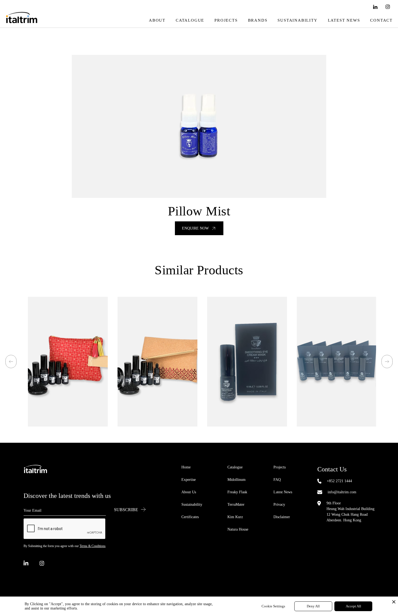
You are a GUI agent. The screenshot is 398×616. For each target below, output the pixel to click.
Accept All (353, 606)
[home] (21, 20)
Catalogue (190, 20)
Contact (381, 20)
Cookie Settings (273, 606)
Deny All (313, 606)
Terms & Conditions (93, 546)
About (157, 20)
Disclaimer (281, 517)
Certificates (190, 517)
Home (186, 467)
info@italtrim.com (342, 492)
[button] (11, 361)
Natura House (237, 529)
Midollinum (236, 480)
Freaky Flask (237, 492)
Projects (225, 20)
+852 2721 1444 (339, 481)
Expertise (188, 480)
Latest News (344, 20)
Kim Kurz (235, 517)
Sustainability (297, 20)
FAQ (277, 480)
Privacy (279, 504)
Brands (257, 20)
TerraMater (235, 504)
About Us (188, 492)
